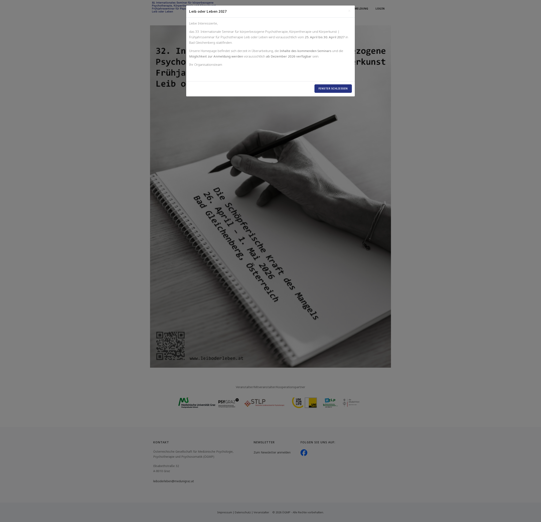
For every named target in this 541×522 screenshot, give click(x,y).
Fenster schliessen (333, 88)
